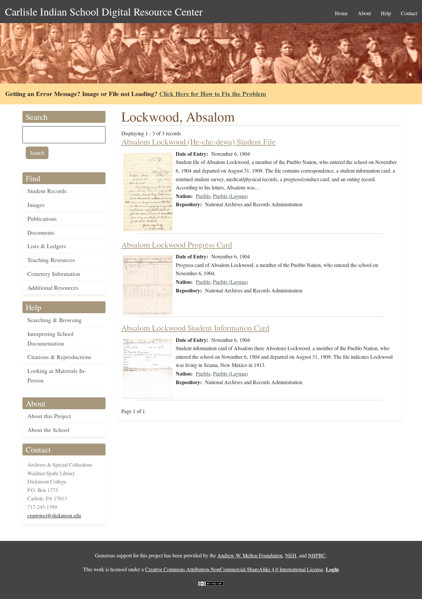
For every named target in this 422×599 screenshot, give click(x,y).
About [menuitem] (364, 13)
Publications (42, 218)
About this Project (49, 416)
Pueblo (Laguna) (230, 195)
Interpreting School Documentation (50, 338)
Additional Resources (52, 287)
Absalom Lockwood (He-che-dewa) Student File (198, 141)
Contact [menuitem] (409, 13)
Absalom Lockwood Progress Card (176, 244)
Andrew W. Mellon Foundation (250, 555)
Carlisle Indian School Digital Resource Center (104, 11)
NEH (290, 555)
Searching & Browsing (54, 320)
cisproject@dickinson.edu (54, 515)
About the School (48, 430)
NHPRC (317, 555)
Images (36, 205)
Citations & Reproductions (59, 357)
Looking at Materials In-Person (56, 375)
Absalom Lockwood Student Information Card (195, 327)
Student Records (47, 191)
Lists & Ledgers (46, 246)
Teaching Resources (51, 260)
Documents (40, 232)
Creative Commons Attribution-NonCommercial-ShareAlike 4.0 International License (234, 569)
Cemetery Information (53, 274)
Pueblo (203, 195)
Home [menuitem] (341, 13)
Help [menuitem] (386, 13)
